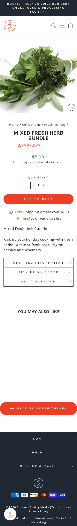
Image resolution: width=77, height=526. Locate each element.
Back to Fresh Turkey (41, 408)
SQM (37, 438)
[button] (29, 145)
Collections (31, 124)
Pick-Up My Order (38, 272)
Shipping (20, 162)
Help (37, 452)
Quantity (38, 177)
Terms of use (61, 507)
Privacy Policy (38, 511)
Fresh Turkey (55, 124)
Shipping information (38, 262)
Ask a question (38, 281)
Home (14, 124)
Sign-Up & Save (37, 466)
